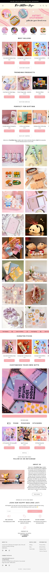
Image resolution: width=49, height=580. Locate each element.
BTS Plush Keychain (39, 443)
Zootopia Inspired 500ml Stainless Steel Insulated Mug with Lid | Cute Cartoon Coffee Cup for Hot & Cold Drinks (40, 58)
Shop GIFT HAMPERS (24, 136)
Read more (37, 494)
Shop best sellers (24, 67)
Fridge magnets (43, 34)
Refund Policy (42, 547)
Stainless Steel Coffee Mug (40, 126)
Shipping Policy (42, 549)
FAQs (30, 547)
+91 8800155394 (5, 559)
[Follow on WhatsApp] (9, 550)
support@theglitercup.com (8, 558)
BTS (9, 423)
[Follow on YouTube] (6, 550)
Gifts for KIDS (14, 34)
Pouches (25, 423)
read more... (4, 547)
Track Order (32, 549)
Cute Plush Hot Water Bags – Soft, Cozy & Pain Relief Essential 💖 (9, 92)
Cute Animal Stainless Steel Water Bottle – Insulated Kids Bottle (9, 58)
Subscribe (35, 511)
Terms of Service (43, 551)
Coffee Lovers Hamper (24, 126)
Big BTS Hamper (24, 443)
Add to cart (9, 62)
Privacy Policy (42, 544)
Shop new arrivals (24, 102)
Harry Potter (33, 34)
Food (16, 423)
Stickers (37, 423)
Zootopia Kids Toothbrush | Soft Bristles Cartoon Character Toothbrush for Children (24, 58)
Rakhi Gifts (5, 34)
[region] (24, 17)
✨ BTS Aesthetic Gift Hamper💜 (9, 443)
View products (24, 416)
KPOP (24, 34)
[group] (24, 17)
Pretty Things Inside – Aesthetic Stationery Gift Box (24, 92)
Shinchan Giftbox (40, 92)
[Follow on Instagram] (2, 550)
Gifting (30, 544)
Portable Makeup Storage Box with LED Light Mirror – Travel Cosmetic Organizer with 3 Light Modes (9, 126)
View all (24, 452)
